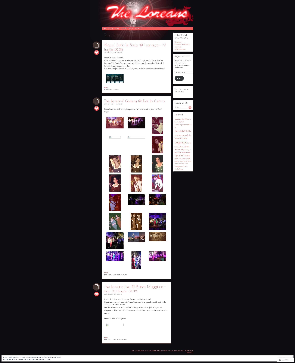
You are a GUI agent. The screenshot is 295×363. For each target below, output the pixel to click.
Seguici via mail (182, 56)
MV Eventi (182, 147)
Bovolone (177, 122)
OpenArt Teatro (182, 155)
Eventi (106, 87)
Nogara (188, 150)
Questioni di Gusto (183, 163)
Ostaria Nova (178, 158)
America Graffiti (181, 119)
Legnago (106, 89)
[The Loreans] (147, 15)
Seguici (179, 78)
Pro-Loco (189, 161)
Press (185, 161)
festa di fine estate (181, 138)
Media (117, 29)
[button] (115, 79)
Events (110, 29)
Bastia (189, 119)
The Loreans (118, 52)
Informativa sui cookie (43, 359)
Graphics (124, 29)
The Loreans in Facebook (182, 90)
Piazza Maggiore (122, 275)
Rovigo (177, 166)
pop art (181, 161)
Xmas (181, 169)
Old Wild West (186, 152)
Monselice (177, 147)
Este (105, 275)
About (131, 29)
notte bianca (114, 89)
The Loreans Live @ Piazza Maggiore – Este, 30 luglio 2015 (135, 288)
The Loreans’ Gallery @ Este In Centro (134, 101)
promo (176, 163)
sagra (181, 166)
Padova (184, 159)
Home (105, 29)
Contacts (138, 29)
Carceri (181, 122)
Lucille (189, 143)
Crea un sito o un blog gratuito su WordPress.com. (147, 350)
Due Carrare (183, 135)
